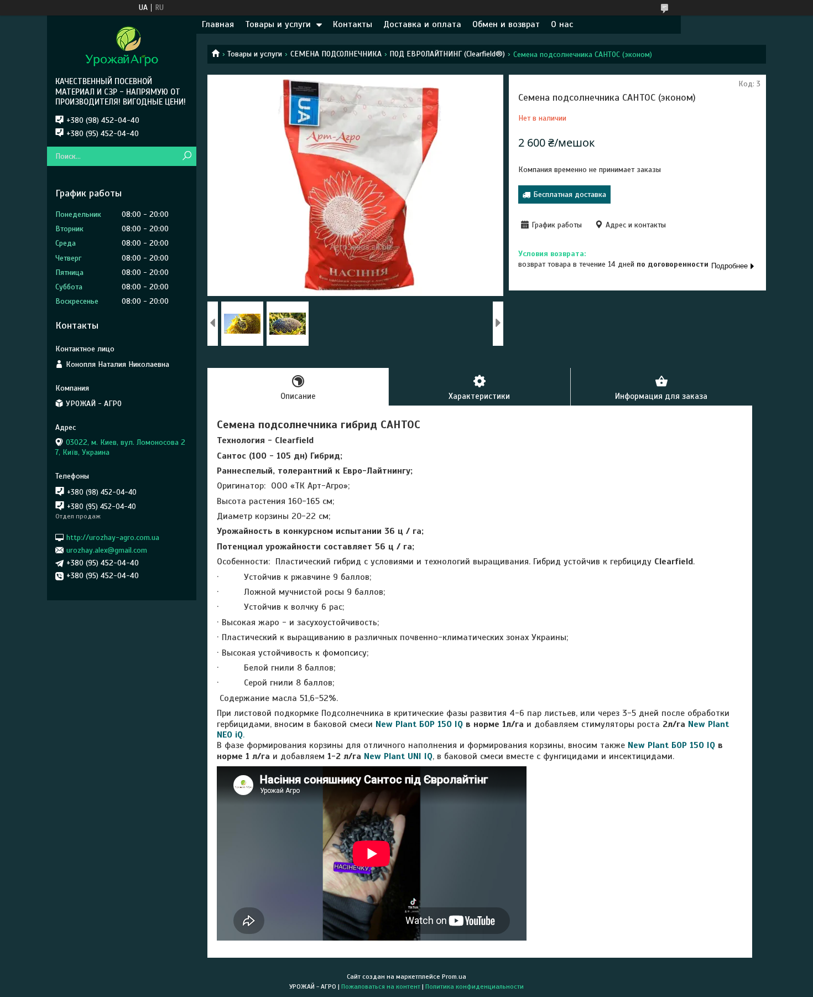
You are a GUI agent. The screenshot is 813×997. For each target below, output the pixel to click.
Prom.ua (454, 976)
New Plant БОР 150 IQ (419, 724)
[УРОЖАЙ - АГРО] (121, 46)
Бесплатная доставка (569, 194)
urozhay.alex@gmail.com (106, 550)
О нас (562, 24)
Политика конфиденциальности (474, 986)
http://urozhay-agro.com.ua (112, 537)
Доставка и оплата (422, 24)
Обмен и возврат (506, 24)
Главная (218, 24)
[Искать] (186, 156)
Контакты (352, 24)
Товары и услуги (278, 24)
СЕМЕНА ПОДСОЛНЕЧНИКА (336, 54)
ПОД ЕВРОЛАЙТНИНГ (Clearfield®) (447, 54)
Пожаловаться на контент (380, 986)
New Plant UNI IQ (398, 756)
